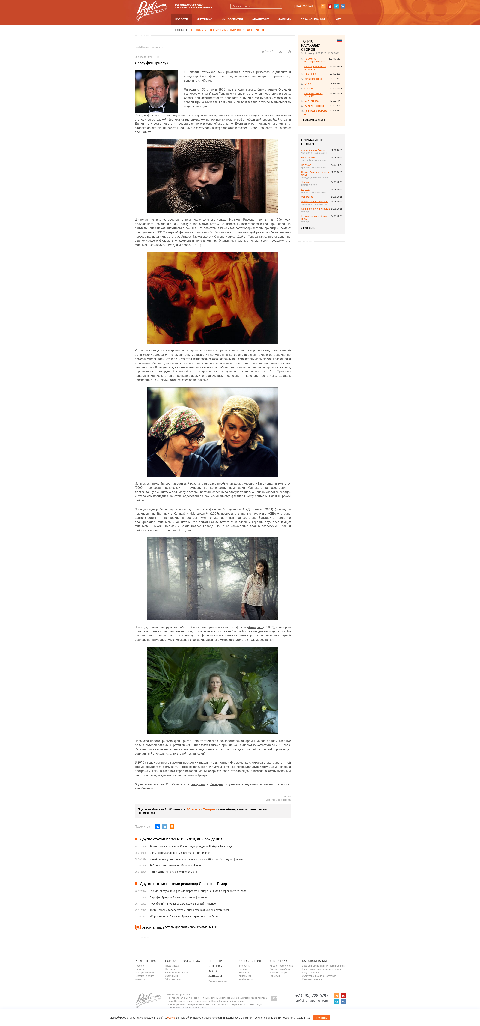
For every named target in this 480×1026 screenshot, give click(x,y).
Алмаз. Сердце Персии (313, 150)
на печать (280, 52)
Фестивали (244, 966)
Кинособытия (232, 19)
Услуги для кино (311, 972)
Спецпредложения (144, 972)
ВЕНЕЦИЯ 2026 (199, 29)
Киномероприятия (312, 979)
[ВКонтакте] (157, 826)
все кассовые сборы (314, 120)
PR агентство (145, 961)
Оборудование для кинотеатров (319, 976)
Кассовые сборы (278, 972)
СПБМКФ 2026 (219, 29)
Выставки (244, 972)
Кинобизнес (255, 29)
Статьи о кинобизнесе (281, 969)
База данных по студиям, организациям (323, 966)
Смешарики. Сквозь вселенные (315, 67)
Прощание (310, 74)
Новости (181, 19)
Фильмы (284, 19)
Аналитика (261, 19)
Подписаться (304, 5)
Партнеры (170, 969)
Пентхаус (306, 165)
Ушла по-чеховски (314, 106)
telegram (336, 6)
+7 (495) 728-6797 (312, 995)
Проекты (139, 969)
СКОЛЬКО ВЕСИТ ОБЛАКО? (313, 94)
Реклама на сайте (144, 976)
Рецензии (275, 976)
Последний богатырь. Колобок (314, 60)
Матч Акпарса (312, 101)
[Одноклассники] (172, 826)
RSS (323, 6)
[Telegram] (164, 826)
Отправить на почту (289, 51)
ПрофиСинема (141, 47)
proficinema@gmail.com (312, 1000)
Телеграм (209, 809)
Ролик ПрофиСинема (176, 972)
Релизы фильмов (217, 981)
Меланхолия (266, 741)
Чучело (305, 182)
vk (343, 6)
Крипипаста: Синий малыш (315, 209)
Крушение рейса (313, 79)
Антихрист (255, 627)
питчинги (237, 29)
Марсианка (307, 197)
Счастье (308, 88)
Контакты (140, 979)
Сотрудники (171, 976)
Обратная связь (173, 979)
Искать (280, 6)
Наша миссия (172, 966)
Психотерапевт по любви (314, 201)
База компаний (313, 19)
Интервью (204, 19)
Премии (243, 969)
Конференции (246, 979)
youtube (330, 6)
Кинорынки (245, 976)
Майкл (307, 83)
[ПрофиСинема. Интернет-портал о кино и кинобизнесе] (151, 7)
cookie (171, 1017)
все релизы (309, 227)
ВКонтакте (193, 809)
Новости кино (156, 47)
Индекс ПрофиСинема (281, 966)
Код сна (305, 189)
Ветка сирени (308, 157)
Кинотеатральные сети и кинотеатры (322, 969)
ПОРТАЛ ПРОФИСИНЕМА (182, 961)
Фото (337, 19)
